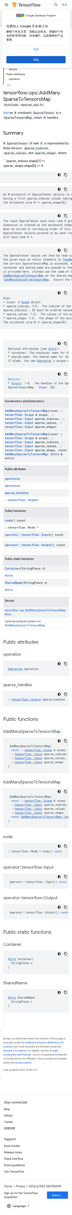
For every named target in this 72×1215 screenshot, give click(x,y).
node (8, 520)
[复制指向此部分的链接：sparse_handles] (36, 685)
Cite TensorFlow (14, 1171)
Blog (7, 1109)
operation (12, 479)
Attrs (52, 349)
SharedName (13, 583)
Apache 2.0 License (14, 1050)
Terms (8, 1186)
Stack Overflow (13, 1158)
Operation (44, 361)
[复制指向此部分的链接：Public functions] (42, 719)
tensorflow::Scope (19, 415)
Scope (25, 302)
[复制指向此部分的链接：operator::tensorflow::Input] (57, 867)
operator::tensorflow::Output (28, 545)
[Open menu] (6, 5)
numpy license (23, 1062)
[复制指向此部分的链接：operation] (25, 654)
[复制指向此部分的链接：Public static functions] (55, 932)
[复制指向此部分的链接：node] (17, 837)
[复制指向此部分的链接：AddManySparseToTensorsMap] (65, 731)
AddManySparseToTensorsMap (23, 275)
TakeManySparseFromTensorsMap (26, 279)
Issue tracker (12, 1146)
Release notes (13, 1152)
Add (6, 113)
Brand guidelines (14, 1165)
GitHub (8, 1115)
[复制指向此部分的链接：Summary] (27, 133)
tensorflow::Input (19, 419)
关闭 (36, 49)
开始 (36, 59)
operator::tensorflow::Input (27, 535)
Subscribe (59, 1195)
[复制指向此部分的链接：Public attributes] (42, 642)
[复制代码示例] (65, 175)
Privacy (20, 1186)
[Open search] (56, 4)
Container (12, 568)
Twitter (8, 1122)
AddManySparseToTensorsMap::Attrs (32, 454)
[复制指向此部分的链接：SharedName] (31, 983)
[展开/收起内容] (8, 84)
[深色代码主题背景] (59, 175)
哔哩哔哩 (9, 1128)
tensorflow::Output (23, 500)
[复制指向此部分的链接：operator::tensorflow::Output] (61, 898)
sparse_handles (16, 493)
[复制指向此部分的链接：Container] (26, 944)
